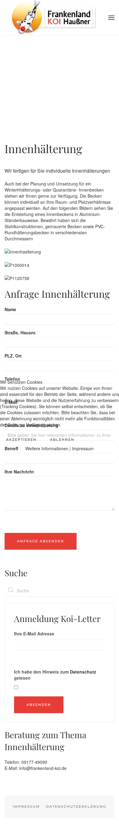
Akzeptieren (21, 439)
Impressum (83, 448)
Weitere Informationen (46, 448)
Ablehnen (62, 439)
